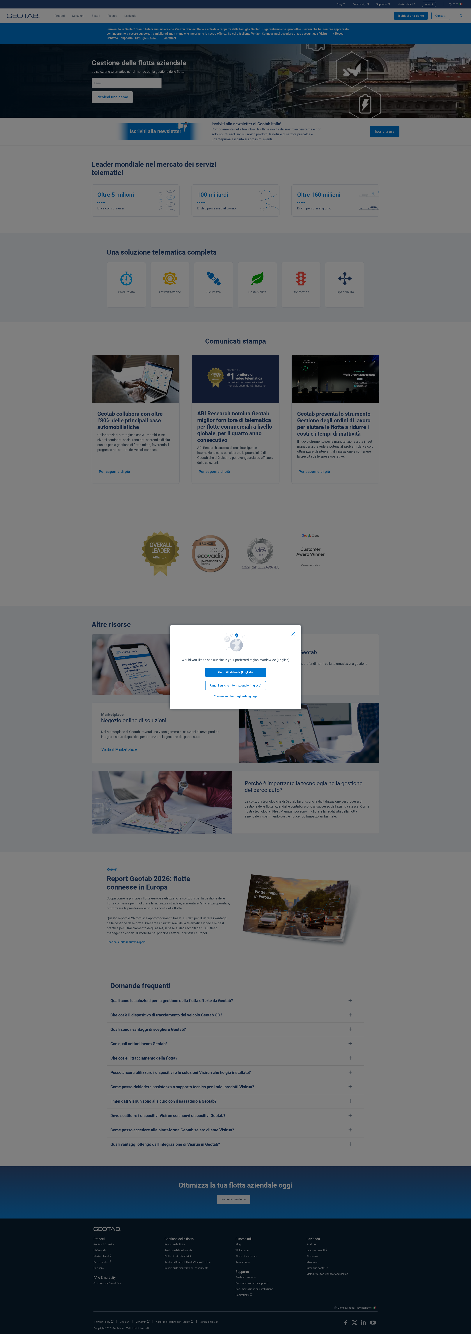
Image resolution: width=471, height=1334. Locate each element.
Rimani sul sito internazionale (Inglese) (235, 685)
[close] (293, 634)
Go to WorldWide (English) (235, 672)
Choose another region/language (235, 696)
